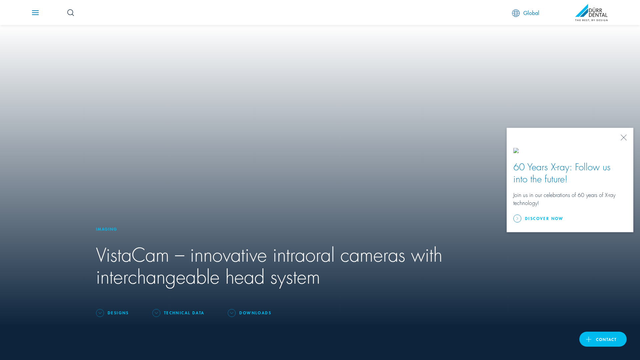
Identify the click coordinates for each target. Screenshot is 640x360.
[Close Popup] (624, 138)
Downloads (255, 312)
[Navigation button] (35, 12)
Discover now (544, 218)
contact (606, 339)
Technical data (184, 312)
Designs (118, 312)
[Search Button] (70, 12)
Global (531, 12)
